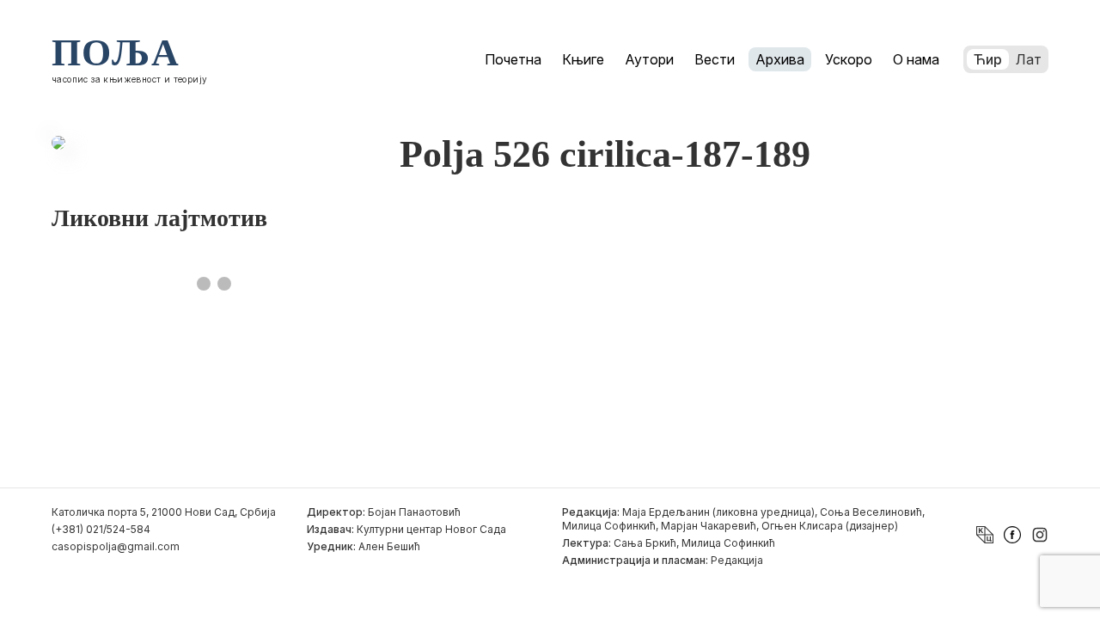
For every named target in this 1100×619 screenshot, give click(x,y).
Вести (714, 59)
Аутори (649, 59)
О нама (916, 59)
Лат (1029, 59)
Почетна (513, 59)
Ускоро (848, 59)
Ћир (988, 59)
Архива (779, 59)
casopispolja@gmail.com (116, 546)
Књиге (583, 59)
